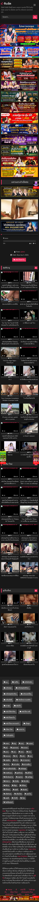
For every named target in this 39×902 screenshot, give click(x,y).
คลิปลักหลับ (28, 682)
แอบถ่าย (21, 729)
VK (16, 756)
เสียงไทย (19, 794)
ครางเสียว (27, 764)
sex (14, 752)
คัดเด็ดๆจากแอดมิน (24, 700)
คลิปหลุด (9, 688)
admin (22, 252)
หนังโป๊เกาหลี (26, 711)
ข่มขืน (16, 682)
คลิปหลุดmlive (12, 820)
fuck (22, 743)
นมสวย (20, 777)
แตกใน (29, 794)
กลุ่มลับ (7, 760)
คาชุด (8, 705)
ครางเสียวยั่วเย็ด (10, 768)
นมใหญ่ (29, 777)
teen (22, 752)
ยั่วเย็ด (16, 781)
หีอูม (15, 785)
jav (7, 682)
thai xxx (7, 756)
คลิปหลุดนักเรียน (11, 694)
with (23, 756)
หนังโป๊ (18, 705)
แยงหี (7, 798)
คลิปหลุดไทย (6, 842)
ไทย (23, 798)
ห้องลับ (25, 789)
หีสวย (7, 785)
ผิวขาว (7, 781)
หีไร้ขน (7, 789)
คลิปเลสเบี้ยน (27, 694)
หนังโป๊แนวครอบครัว (12, 723)
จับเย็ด (7, 3)
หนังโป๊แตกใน (20, 259)
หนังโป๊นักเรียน (10, 711)
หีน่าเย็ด (26, 781)
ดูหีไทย (29, 773)
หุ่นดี (16, 789)
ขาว (16, 760)
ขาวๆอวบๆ (26, 760)
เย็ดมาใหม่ (9, 729)
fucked (30, 743)
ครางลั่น (16, 764)
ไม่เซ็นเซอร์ (9, 802)
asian (7, 743)
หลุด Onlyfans (22, 856)
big (15, 743)
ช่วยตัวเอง (8, 773)
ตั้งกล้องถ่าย (9, 777)
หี (16, 889)
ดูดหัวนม (19, 773)
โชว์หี (15, 798)
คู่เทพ (27, 894)
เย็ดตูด (28, 723)
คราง (7, 764)
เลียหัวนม (8, 794)
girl (6, 747)
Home (10, 889)
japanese (15, 747)
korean (25, 747)
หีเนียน (24, 785)
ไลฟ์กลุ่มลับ (9, 735)
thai (29, 752)
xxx (31, 756)
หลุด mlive (32, 849)
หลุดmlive (21, 830)
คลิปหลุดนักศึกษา (23, 688)
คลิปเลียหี (9, 700)
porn (6, 752)
